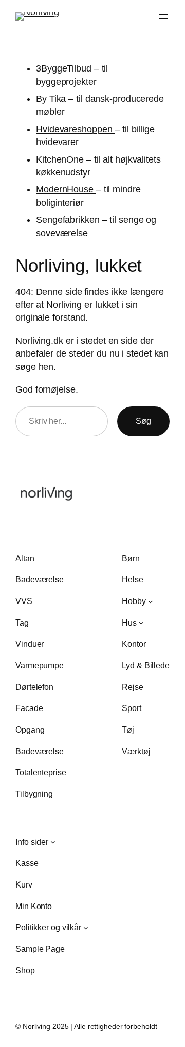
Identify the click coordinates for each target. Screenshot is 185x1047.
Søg (143, 420)
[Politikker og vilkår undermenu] (85, 927)
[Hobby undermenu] (150, 601)
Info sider (31, 841)
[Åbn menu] (163, 16)
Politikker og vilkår (48, 927)
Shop (25, 970)
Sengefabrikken (69, 220)
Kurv (23, 884)
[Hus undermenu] (141, 622)
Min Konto (33, 906)
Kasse (27, 862)
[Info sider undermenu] (52, 841)
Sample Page (40, 948)
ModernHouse (66, 189)
